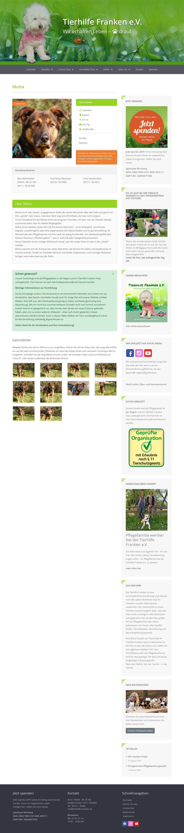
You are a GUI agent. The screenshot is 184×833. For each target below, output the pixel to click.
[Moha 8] (105, 388)
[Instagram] (130, 823)
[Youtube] (136, 823)
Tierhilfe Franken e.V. (102, 21)
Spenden (153, 69)
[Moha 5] (23, 391)
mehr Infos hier (133, 568)
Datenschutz (129, 812)
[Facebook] (124, 823)
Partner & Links (130, 804)
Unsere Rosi (128, 808)
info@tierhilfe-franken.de (80, 809)
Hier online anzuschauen (138, 326)
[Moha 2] (51, 369)
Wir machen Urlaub (137, 756)
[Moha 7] (78, 388)
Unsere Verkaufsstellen (140, 730)
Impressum (128, 816)
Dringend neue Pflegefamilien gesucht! (147, 766)
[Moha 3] (78, 369)
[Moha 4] (105, 369)
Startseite (31, 69)
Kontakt (139, 69)
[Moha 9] (23, 413)
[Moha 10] (51, 413)
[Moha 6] (51, 391)
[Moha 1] (23, 369)
